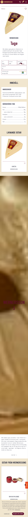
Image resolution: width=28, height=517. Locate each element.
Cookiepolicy (17, 509)
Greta (14, 168)
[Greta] (14, 148)
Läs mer (13, 455)
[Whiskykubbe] (14, 478)
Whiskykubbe (14, 498)
